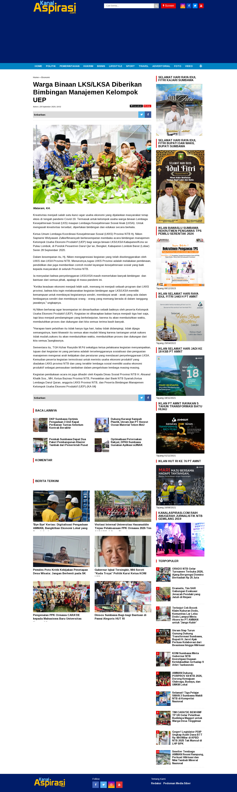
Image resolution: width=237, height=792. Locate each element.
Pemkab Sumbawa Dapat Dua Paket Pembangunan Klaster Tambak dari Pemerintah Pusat (68, 442)
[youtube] (201, 5)
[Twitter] (141, 114)
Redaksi (156, 783)
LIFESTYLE (115, 66)
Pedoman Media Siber (177, 783)
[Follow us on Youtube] (119, 784)
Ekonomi (45, 77)
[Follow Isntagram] (111, 784)
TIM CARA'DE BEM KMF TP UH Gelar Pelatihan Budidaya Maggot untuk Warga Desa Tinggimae (187, 716)
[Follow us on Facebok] (95, 784)
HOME (38, 66)
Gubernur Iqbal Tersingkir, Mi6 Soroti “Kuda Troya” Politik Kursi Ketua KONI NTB (120, 573)
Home (36, 77)
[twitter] (195, 5)
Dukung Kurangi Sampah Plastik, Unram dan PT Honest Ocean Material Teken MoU (129, 422)
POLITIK (51, 66)
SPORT (130, 66)
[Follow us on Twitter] (103, 784)
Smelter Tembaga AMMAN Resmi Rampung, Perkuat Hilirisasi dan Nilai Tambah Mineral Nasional (188, 757)
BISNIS (101, 66)
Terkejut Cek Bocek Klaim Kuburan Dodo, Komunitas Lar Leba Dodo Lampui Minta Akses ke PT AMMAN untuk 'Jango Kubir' (185, 615)
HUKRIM (88, 66)
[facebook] (189, 5)
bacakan (137, 106)
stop (147, 106)
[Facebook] (148, 114)
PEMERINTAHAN (69, 66)
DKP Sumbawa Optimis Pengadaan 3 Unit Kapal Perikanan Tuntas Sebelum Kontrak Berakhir (66, 423)
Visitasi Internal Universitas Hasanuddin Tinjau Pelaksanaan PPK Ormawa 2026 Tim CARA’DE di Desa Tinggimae (123, 528)
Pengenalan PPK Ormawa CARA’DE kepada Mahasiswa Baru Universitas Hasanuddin (57, 619)
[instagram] (182, 5)
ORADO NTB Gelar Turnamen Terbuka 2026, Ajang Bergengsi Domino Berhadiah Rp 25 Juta (188, 573)
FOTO (177, 66)
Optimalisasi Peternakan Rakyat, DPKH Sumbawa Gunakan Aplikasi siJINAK (127, 442)
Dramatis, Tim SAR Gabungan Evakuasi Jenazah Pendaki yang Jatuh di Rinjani (186, 593)
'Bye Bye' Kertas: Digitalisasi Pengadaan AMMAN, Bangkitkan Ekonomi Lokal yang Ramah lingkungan (60, 528)
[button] (200, 64)
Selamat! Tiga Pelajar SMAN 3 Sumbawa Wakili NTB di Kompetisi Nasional (187, 697)
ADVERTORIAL (161, 66)
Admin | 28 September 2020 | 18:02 (47, 107)
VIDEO (189, 66)
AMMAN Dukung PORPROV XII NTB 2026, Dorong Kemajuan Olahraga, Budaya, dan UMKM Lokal (187, 679)
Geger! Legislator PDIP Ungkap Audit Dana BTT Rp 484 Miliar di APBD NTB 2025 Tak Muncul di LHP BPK (187, 737)
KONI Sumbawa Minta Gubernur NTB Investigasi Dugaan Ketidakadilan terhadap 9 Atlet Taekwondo (188, 659)
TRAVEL (143, 66)
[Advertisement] (118, 38)
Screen (169, 5)
